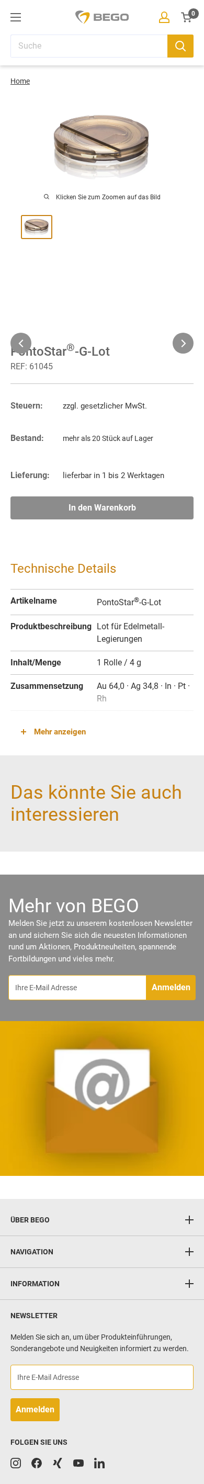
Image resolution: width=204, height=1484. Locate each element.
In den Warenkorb (102, 508)
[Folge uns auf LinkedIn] (99, 1463)
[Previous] (20, 343)
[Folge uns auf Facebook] (36, 1463)
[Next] (183, 343)
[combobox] (88, 46)
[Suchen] (180, 46)
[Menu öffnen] (15, 17)
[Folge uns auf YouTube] (78, 1463)
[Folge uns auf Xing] (57, 1463)
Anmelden (171, 987)
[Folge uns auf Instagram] (15, 1463)
